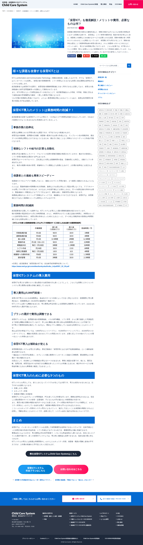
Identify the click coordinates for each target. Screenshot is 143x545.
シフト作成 (113, 186)
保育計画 (116, 152)
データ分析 (102, 182)
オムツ (111, 194)
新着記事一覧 (102, 77)
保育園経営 (108, 159)
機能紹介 (101, 81)
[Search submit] (129, 65)
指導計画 (101, 129)
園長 (111, 137)
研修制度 (101, 121)
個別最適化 (116, 148)
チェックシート (103, 186)
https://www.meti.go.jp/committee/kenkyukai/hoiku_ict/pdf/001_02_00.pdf (40, 266)
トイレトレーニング (118, 178)
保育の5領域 (109, 163)
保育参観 (122, 159)
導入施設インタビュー (105, 85)
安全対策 (117, 133)
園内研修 (118, 137)
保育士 (100, 159)
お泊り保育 (110, 197)
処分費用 (123, 144)
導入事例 (103, 4)
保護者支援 (124, 148)
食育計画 (101, 110)
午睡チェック (115, 140)
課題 (121, 114)
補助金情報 (120, 525)
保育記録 (108, 152)
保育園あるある (103, 89)
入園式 (108, 148)
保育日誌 (123, 152)
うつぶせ (110, 201)
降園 (116, 110)
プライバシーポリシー (28, 538)
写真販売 (101, 148)
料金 (110, 4)
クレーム (101, 190)
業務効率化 (107, 125)
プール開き (121, 171)
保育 (117, 163)
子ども (106, 137)
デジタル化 (117, 182)
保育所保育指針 (112, 156)
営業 (107, 140)
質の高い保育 (113, 114)
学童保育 (124, 133)
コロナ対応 (121, 186)
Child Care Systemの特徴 (89, 4)
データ (109, 182)
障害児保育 (109, 110)
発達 (120, 121)
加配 (110, 144)
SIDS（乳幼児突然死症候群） (106, 205)
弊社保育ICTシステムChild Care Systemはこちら (53, 453)
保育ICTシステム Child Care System (80, 516)
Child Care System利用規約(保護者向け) (66, 538)
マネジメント (102, 171)
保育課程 (101, 152)
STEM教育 (117, 201)
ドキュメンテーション (105, 178)
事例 (105, 167)
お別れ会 (124, 197)
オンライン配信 (119, 190)
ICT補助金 (119, 205)
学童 (100, 137)
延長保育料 (125, 129)
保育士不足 (121, 156)
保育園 (115, 159)
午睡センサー (124, 140)
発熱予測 (126, 121)
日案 (126, 125)
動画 (105, 144)
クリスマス (109, 190)
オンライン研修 (103, 194)
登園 (107, 121)
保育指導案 (102, 156)
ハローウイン (112, 175)
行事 (122, 117)
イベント (118, 194)
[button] (71, 55)
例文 (100, 167)
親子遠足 (111, 117)
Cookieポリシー (44, 538)
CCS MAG (118, 4)
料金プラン (103, 516)
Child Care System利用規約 (91, 538)
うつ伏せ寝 (102, 201)
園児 (124, 137)
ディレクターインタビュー (106, 93)
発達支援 (114, 121)
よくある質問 (103, 519)
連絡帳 (106, 114)
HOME (75, 4)
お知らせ (119, 519)
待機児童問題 (116, 129)
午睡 (100, 144)
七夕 (123, 167)
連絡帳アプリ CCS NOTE (77, 522)
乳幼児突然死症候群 (114, 167)
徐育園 (108, 129)
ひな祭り (126, 194)
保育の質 (101, 163)
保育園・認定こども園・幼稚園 (52, 516)
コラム (100, 97)
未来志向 (115, 125)
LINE (104, 56)
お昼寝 (118, 197)
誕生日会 (127, 114)
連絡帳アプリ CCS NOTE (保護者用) (80, 525)
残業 (100, 125)
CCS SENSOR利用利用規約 (113, 538)
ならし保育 (102, 197)
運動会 (127, 110)
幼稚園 (100, 133)
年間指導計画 (108, 133)
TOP (3, 11)
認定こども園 (102, 117)
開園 (121, 110)
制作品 (116, 144)
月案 (121, 125)
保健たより (124, 163)
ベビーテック (112, 171)
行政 (117, 117)
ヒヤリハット (102, 175)
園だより (101, 140)
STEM (124, 201)
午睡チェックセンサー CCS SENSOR (80, 519)
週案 (100, 114)
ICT (126, 205)
